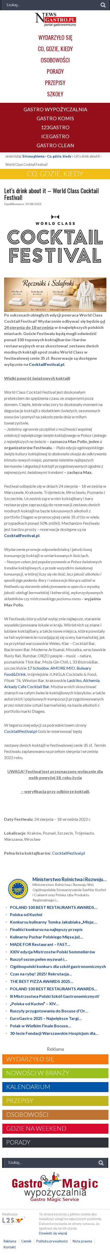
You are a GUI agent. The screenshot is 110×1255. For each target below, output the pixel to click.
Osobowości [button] (27, 1114)
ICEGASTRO (55, 136)
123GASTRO (55, 127)
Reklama (10, 1241)
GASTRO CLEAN (55, 145)
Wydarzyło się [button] (30, 1059)
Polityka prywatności (52, 1241)
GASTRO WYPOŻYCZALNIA (55, 109)
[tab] (55, 1059)
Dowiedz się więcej (53, 1233)
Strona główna (33, 156)
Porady (55, 71)
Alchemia (91, 680)
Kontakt (10, 1247)
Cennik (26, 1241)
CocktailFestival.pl (20, 731)
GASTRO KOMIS (55, 118)
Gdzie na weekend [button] (36, 1128)
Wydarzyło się (55, 37)
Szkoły (55, 93)
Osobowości (55, 60)
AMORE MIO (62, 668)
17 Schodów (38, 668)
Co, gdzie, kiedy (55, 48)
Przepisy (55, 82)
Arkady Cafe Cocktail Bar (26, 686)
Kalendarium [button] (28, 1086)
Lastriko (74, 680)
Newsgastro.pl (55, 19)
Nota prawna (82, 1241)
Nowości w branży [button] (37, 1072)
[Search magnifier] (103, 5)
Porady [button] (18, 1142)
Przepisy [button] (20, 1100)
